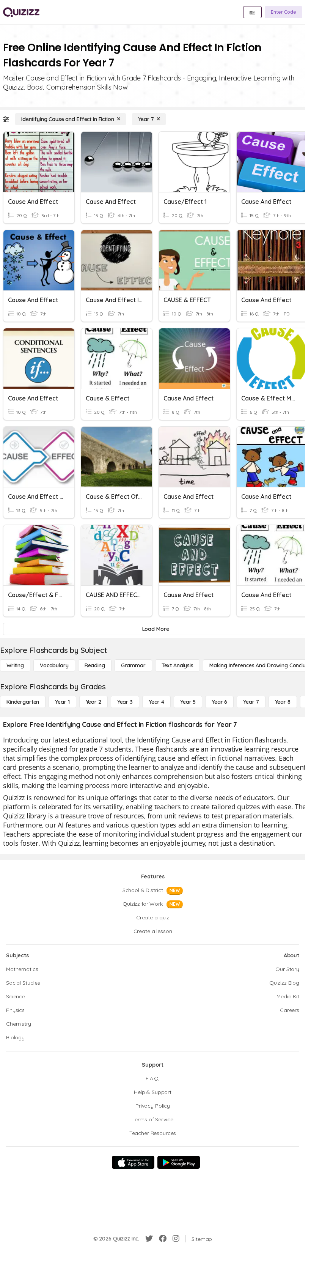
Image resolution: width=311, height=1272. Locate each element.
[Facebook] (162, 1239)
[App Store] (133, 1162)
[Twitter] (149, 1239)
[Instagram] (176, 1239)
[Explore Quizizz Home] (21, 12)
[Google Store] (178, 1162)
